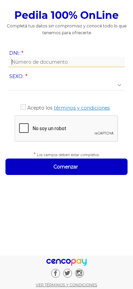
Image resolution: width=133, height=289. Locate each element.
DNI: (17, 53)
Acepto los (68, 108)
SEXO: (19, 76)
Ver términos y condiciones (66, 284)
